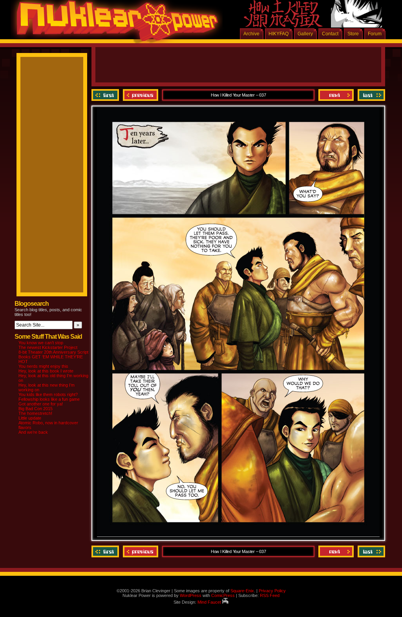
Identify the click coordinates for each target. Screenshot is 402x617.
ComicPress (223, 595)
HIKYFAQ (279, 34)
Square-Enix (242, 590)
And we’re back (33, 432)
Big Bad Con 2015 (35, 408)
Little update (29, 418)
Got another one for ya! (40, 404)
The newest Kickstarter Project (47, 347)
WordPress (190, 595)
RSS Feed (270, 595)
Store (353, 34)
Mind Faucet (209, 602)
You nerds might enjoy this (43, 366)
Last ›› (370, 95)
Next (336, 95)
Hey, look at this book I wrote (45, 371)
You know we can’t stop (40, 342)
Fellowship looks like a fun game (49, 399)
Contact (330, 34)
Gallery (305, 34)
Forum (375, 34)
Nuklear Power (115, 23)
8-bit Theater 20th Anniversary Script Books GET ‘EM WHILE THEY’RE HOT (53, 357)
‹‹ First (106, 95)
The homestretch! (35, 413)
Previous (140, 95)
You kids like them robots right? (48, 394)
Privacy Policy (272, 590)
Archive (251, 34)
